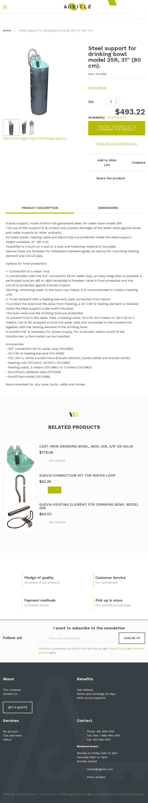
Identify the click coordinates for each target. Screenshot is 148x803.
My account (10, 731)
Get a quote (17, 707)
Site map (9, 794)
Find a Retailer (96, 777)
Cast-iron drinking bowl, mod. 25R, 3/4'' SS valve (86, 446)
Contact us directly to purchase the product (117, 128)
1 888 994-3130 (110, 735)
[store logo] (77, 7)
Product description (40, 208)
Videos (7, 739)
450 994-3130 (105, 731)
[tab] (40, 208)
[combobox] (140, 14)
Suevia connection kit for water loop (77, 475)
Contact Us (10, 693)
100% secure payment (91, 697)
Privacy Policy (117, 648)
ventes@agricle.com (100, 769)
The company (12, 689)
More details (97, 87)
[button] (28, 127)
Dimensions (108, 208)
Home (7, 30)
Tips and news (12, 735)
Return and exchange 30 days (96, 693)
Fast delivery (85, 689)
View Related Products (117, 144)
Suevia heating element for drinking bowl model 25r (89, 506)
